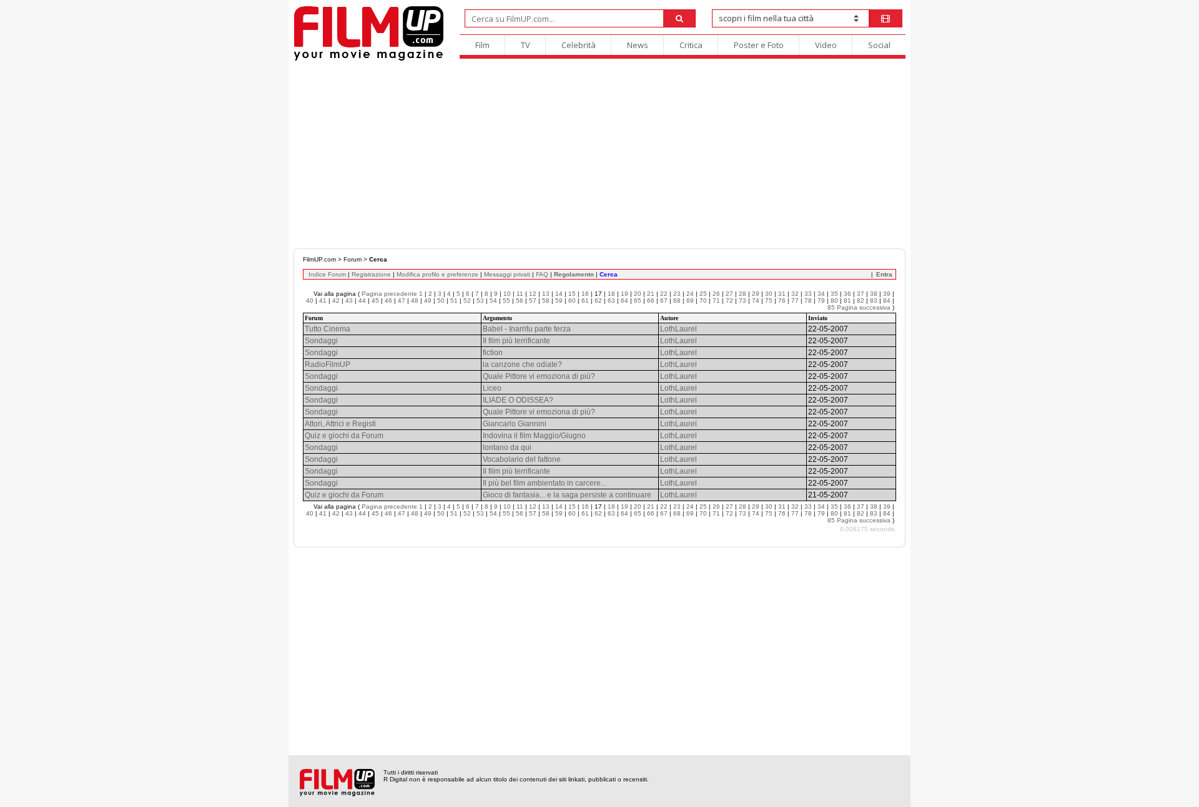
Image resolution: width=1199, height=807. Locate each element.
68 (677, 300)
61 (585, 300)
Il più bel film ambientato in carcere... (544, 483)
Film (482, 45)
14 (559, 293)
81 (847, 300)
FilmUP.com (319, 259)
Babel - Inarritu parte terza (527, 329)
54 (493, 300)
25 (703, 293)
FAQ (542, 274)
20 (637, 293)
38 (873, 293)
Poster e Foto (759, 45)
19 (624, 293)
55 (506, 300)
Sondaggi (321, 340)
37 (860, 293)
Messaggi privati (507, 274)
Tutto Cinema (327, 329)
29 (755, 293)
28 (742, 293)
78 (808, 300)
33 (808, 293)
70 (703, 300)
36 (847, 293)
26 (716, 293)
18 (611, 293)
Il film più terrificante (516, 340)
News (637, 45)
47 (401, 300)
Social (879, 45)
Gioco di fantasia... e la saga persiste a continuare (567, 495)
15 (572, 293)
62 (598, 300)
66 (650, 300)
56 (519, 300)
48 (414, 300)
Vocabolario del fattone (522, 459)
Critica (691, 45)
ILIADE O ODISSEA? (518, 400)
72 (729, 300)
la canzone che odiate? (522, 364)
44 (362, 300)
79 (821, 300)
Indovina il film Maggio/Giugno (534, 435)
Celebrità (578, 45)
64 (624, 300)
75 (768, 300)
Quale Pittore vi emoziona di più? (539, 376)
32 (795, 293)
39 (887, 293)
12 (532, 293)
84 (887, 300)
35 (834, 293)
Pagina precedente (389, 293)
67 (664, 300)
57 (532, 300)
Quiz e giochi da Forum (344, 435)
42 (336, 300)
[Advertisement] (599, 154)
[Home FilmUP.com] (368, 59)
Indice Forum (327, 274)
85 (831, 307)
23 (677, 293)
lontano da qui (507, 447)
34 (821, 293)
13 (546, 293)
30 (768, 293)
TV (525, 45)
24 (690, 293)
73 (742, 300)
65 (637, 300)
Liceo (492, 388)
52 (467, 300)
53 (480, 300)
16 (585, 293)
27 (729, 293)
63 (611, 300)
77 (795, 300)
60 (572, 300)
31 (782, 293)
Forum (352, 259)
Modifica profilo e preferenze (437, 274)
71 (716, 300)
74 (755, 300)
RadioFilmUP (327, 364)
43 (349, 300)
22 (664, 293)
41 (323, 300)
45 (375, 300)
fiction (493, 352)
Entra (884, 274)
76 (782, 300)
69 (690, 300)
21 (650, 293)
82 (860, 300)
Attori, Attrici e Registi (340, 423)
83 (873, 300)
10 (507, 293)
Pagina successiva (864, 307)
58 (546, 300)
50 (441, 300)
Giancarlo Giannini (514, 423)
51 (454, 300)
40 (309, 300)
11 (519, 293)
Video (826, 45)
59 (559, 300)
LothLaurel (678, 329)
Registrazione (371, 274)
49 (428, 300)
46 (388, 300)
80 (834, 300)
